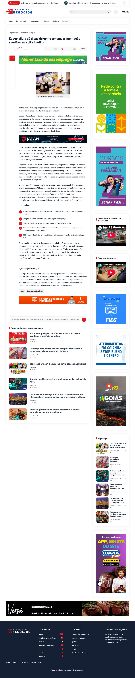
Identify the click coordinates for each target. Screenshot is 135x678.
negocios (75, 645)
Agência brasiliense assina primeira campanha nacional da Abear (29, 3)
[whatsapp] (12, 80)
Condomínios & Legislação (82, 653)
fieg (51, 649)
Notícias (56, 21)
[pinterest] (12, 86)
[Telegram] (12, 75)
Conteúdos (35, 21)
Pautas (46, 21)
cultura (51, 642)
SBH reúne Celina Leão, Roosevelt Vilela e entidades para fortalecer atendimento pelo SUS (54, 236)
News (22, 291)
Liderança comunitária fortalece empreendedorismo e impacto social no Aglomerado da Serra (54, 213)
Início (11, 21)
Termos (33, 662)
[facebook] (12, 63)
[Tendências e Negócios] (19, 14)
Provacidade (24, 662)
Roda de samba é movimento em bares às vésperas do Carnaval (118, 514)
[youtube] (128, 663)
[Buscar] (108, 12)
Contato (65, 21)
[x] (12, 69)
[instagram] (121, 663)
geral (74, 649)
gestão (51, 653)
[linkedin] (124, 663)
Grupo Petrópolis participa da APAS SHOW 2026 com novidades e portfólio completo (55, 334)
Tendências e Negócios (28, 33)
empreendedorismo (51, 645)
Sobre (8, 662)
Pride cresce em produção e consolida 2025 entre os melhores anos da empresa (118, 487)
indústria (51, 656)
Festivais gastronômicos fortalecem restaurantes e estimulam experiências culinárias (55, 410)
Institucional (21, 21)
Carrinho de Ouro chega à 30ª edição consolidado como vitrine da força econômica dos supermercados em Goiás (53, 229)
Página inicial (13, 33)
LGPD (40, 662)
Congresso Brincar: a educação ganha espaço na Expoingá (44, 219)
